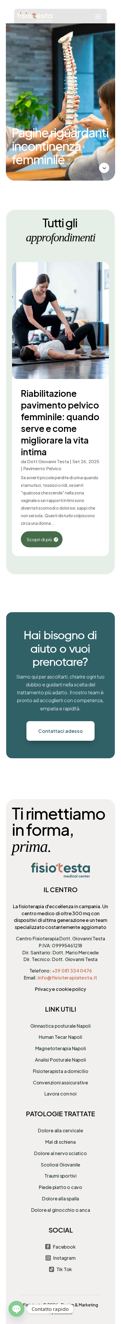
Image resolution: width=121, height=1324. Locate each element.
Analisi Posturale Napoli (60, 1060)
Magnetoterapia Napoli (60, 1048)
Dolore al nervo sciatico (60, 1153)
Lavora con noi (60, 1094)
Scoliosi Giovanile (60, 1165)
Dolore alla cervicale (60, 1130)
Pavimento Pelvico (42, 468)
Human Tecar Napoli (60, 1037)
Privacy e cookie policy (60, 989)
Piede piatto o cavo (60, 1187)
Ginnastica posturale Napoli (60, 1026)
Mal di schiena (60, 1142)
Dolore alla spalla (60, 1198)
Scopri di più (39, 539)
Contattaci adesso (60, 731)
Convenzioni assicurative (60, 1082)
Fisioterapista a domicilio (60, 1071)
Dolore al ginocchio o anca (60, 1210)
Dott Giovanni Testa (48, 461)
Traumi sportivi (60, 1176)
